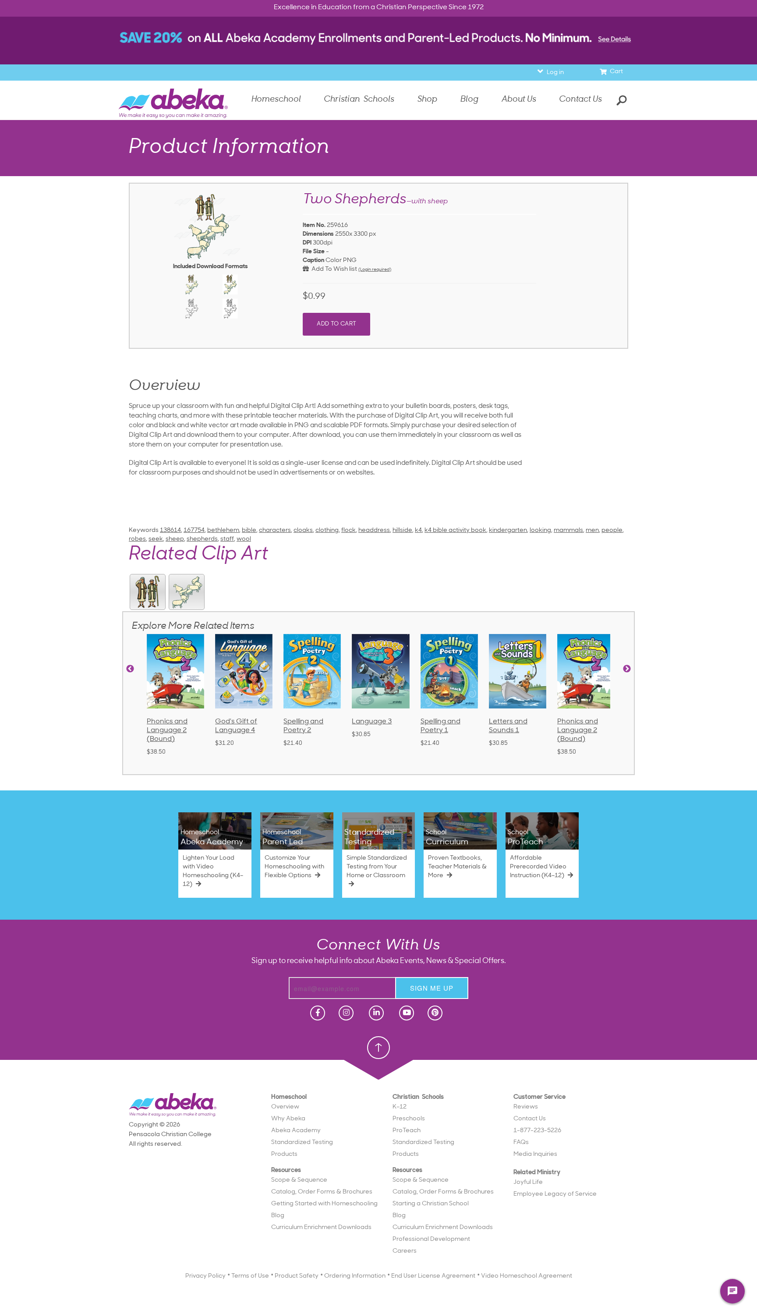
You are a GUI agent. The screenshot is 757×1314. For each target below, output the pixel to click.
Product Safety (296, 1276)
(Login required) (374, 270)
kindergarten (508, 530)
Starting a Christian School (431, 1204)
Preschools (409, 1119)
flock (348, 530)
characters (275, 530)
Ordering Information (355, 1276)
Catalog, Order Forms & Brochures (321, 1192)
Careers (405, 1251)
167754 (194, 530)
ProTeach (407, 1130)
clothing (327, 530)
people (612, 530)
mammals (568, 530)
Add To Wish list (333, 269)
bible (249, 530)
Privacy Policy (205, 1276)
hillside (402, 530)
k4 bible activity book (455, 530)
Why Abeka (288, 1119)
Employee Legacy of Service (555, 1194)
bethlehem (223, 530)
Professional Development (431, 1239)
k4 (418, 530)
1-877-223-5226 (537, 1130)
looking (540, 530)
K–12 (400, 1107)
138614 (170, 530)
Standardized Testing (302, 1142)
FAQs (521, 1142)
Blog (277, 1215)
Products (284, 1154)
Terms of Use (250, 1276)
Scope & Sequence (299, 1180)
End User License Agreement (433, 1276)
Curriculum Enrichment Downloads (321, 1227)
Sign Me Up (431, 987)
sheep (175, 539)
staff (227, 539)
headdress (374, 530)
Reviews (525, 1107)
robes (137, 539)
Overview (285, 1107)
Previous (130, 669)
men (592, 530)
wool (244, 539)
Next (627, 669)
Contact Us (580, 100)
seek (156, 539)
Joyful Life (528, 1182)
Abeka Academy (296, 1130)
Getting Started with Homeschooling (324, 1204)
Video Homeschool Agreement (526, 1276)
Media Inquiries (535, 1154)
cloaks (303, 530)
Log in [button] (555, 72)
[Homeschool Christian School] (317, 1013)
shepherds (202, 539)
